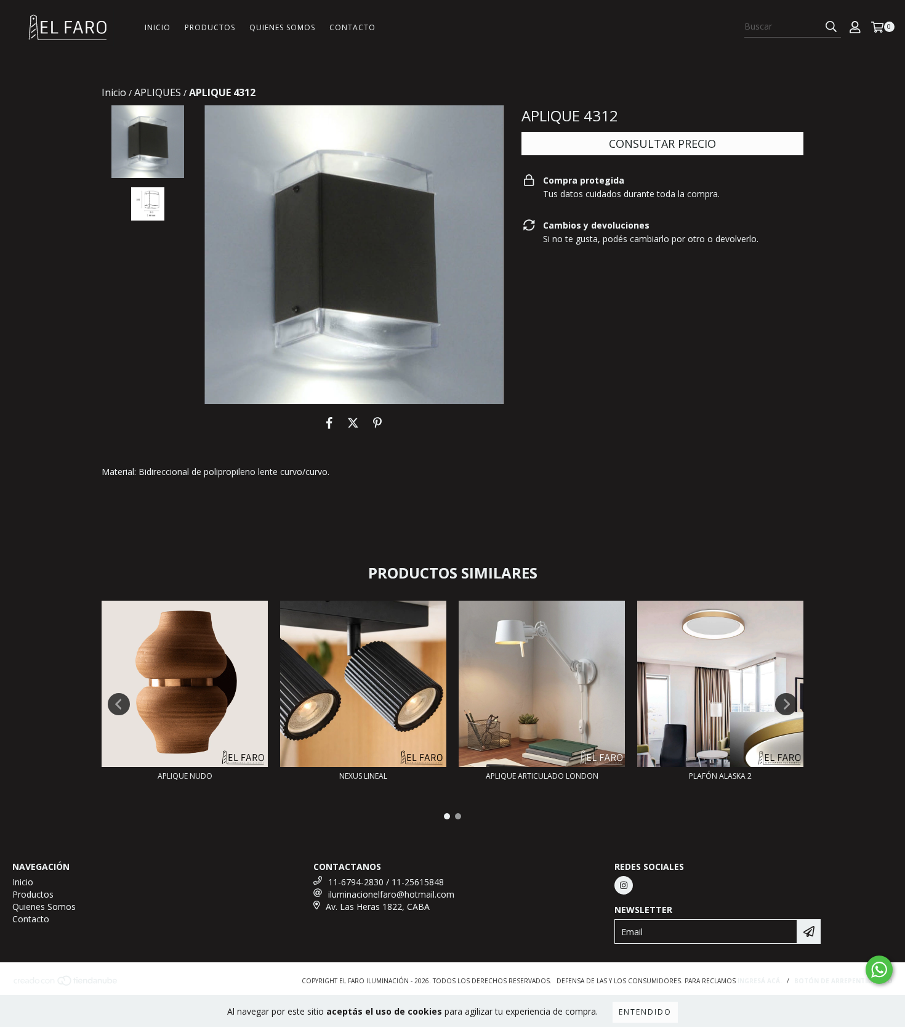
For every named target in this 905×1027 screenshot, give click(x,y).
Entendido (645, 1012)
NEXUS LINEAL (363, 776)
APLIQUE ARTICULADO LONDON (542, 776)
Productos (210, 27)
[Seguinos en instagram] (623, 885)
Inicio (158, 27)
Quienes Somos (282, 27)
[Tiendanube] (66, 984)
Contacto (352, 27)
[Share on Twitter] (353, 422)
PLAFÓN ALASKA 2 (720, 776)
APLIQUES (157, 92)
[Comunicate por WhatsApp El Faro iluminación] (879, 970)
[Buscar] (831, 26)
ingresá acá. (760, 980)
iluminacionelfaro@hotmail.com (391, 894)
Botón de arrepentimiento (843, 980)
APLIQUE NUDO (185, 776)
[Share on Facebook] (329, 422)
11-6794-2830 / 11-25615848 (386, 882)
